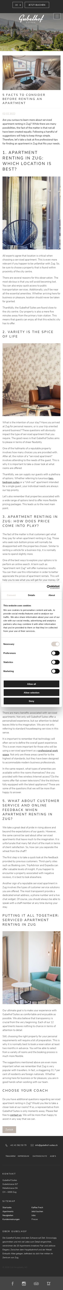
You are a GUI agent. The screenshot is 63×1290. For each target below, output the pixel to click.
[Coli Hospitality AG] (31, 21)
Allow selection (31, 692)
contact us (16, 1115)
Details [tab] (31, 595)
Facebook (14, 1283)
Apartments (7, 1211)
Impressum (23, 1156)
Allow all (31, 684)
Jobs (34, 1215)
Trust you (49, 1283)
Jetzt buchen (37, 5)
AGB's (53, 1156)
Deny (31, 701)
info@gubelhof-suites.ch (46, 1145)
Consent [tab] (11, 595)
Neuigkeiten (7, 1215)
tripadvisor (37, 1283)
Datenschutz (40, 1156)
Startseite (6, 1207)
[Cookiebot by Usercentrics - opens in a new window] (47, 587)
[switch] (55, 653)
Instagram (25, 1283)
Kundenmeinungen (11, 1219)
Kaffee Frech (37, 1207)
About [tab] (51, 595)
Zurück (9, 1129)
